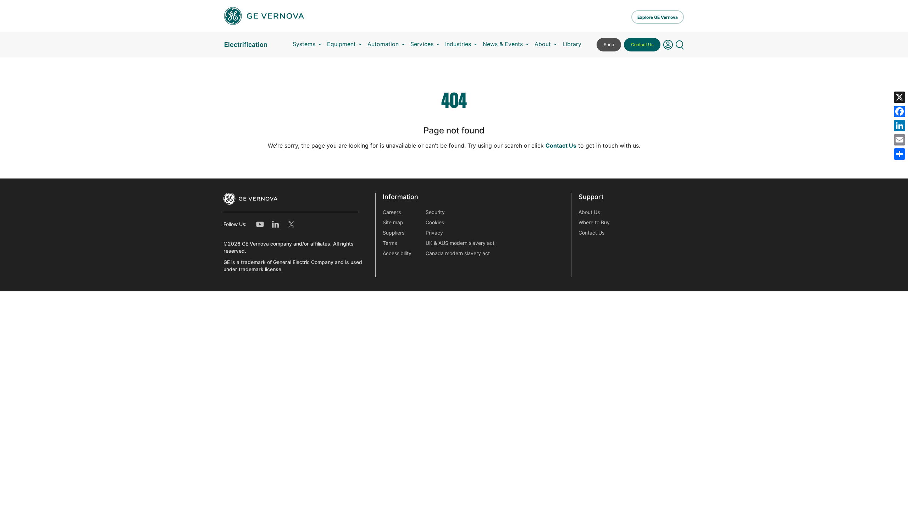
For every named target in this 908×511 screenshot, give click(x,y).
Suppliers (393, 233)
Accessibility (397, 253)
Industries (458, 44)
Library (572, 44)
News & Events (503, 44)
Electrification (245, 44)
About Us (589, 212)
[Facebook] (899, 111)
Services (421, 44)
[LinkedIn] (899, 126)
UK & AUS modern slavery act (460, 243)
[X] (899, 97)
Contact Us (642, 44)
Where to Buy (594, 222)
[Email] (899, 140)
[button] (668, 44)
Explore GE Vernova (657, 17)
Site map (393, 222)
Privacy (434, 233)
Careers (392, 212)
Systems (304, 44)
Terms (390, 243)
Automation (383, 44)
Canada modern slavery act (458, 253)
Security (435, 212)
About (543, 44)
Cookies (435, 222)
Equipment (341, 44)
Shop (609, 44)
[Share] (899, 154)
